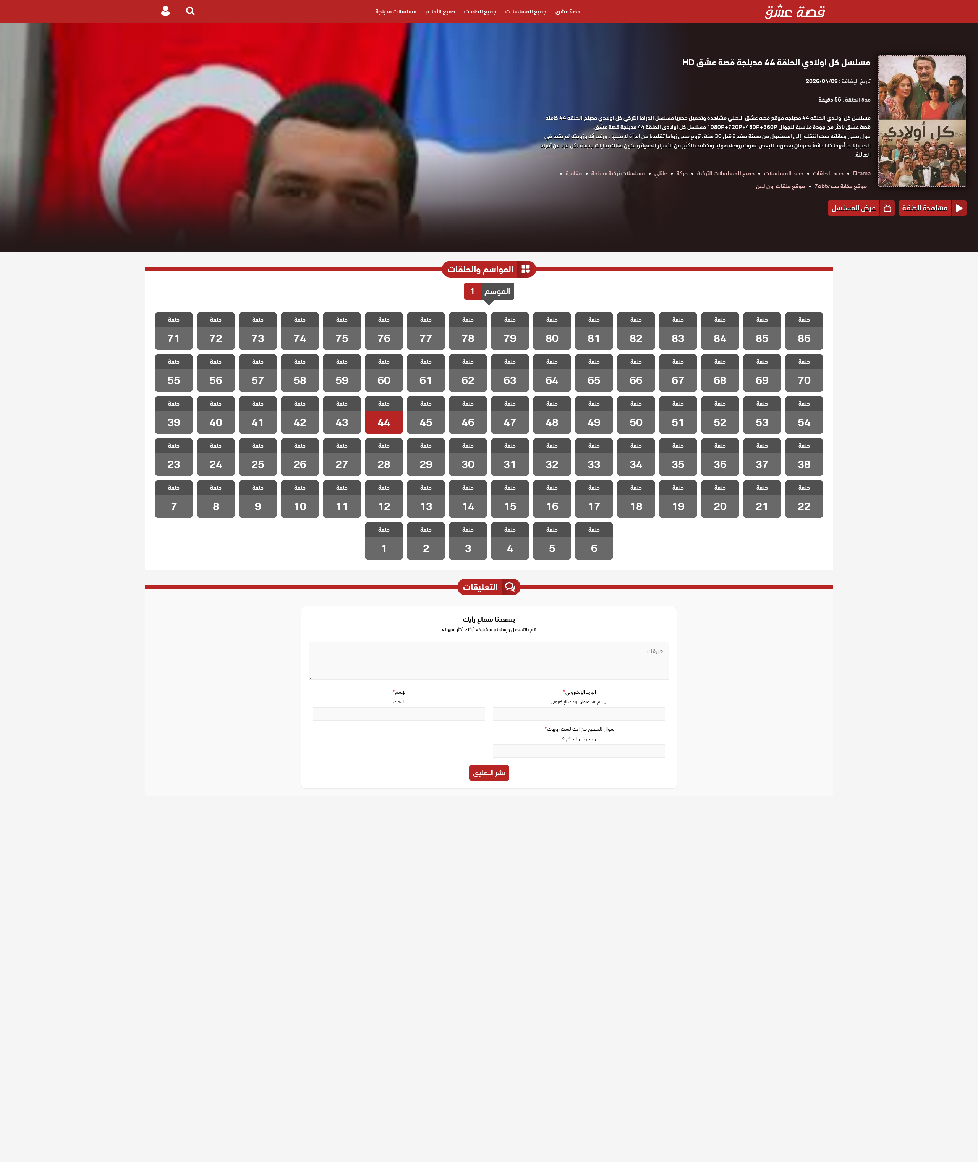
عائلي (660, 173)
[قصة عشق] (795, 11)
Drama (862, 173)
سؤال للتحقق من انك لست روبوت (579, 729)
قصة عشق (567, 11)
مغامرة (574, 173)
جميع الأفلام (440, 11)
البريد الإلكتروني (579, 692)
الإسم (399, 692)
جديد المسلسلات (783, 173)
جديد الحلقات (828, 173)
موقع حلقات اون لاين (780, 186)
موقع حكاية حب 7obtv (840, 186)
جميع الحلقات (480, 11)
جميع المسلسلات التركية (726, 173)
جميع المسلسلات (525, 11)
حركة (682, 173)
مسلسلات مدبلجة (396, 11)
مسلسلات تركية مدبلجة (618, 173)
